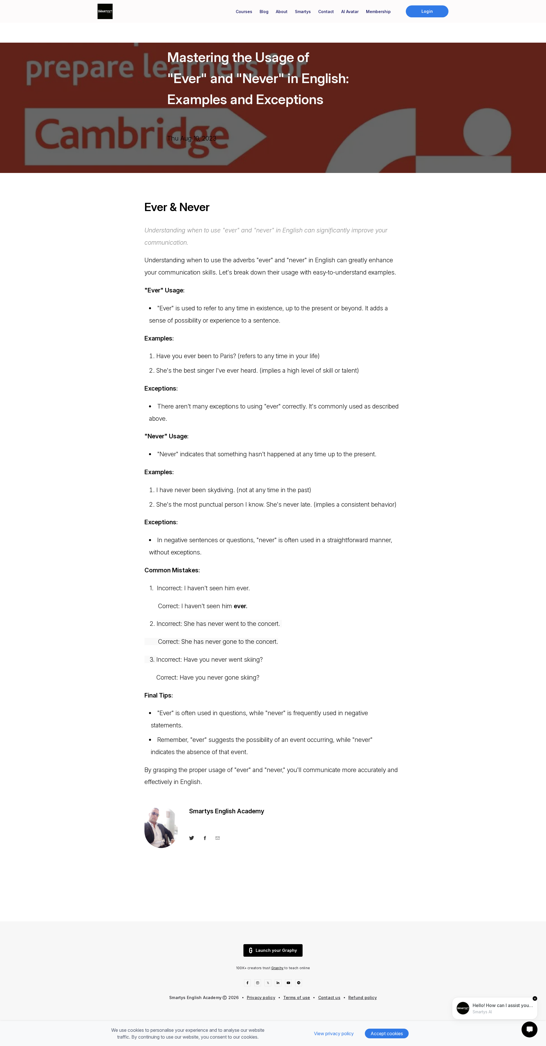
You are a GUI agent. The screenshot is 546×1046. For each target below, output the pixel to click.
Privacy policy (261, 997)
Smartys (303, 11)
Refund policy (362, 997)
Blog (264, 11)
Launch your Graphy (276, 950)
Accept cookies (387, 1033)
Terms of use (296, 997)
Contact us (329, 997)
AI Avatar (350, 11)
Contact (326, 11)
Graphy (277, 968)
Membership (378, 11)
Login (427, 11)
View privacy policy (334, 1033)
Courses (244, 11)
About (282, 11)
